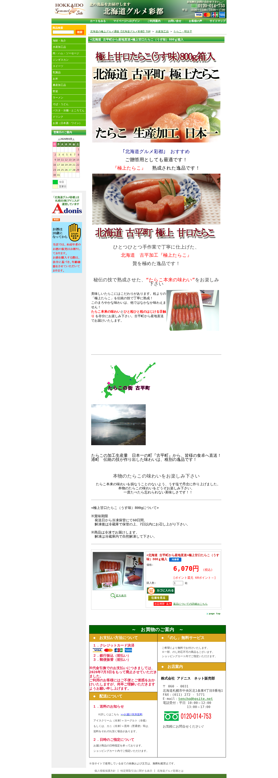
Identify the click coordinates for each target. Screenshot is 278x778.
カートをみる (98, 20)
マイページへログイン (126, 20)
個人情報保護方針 (105, 770)
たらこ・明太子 (183, 31)
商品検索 (58, 27)
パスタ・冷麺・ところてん (68, 110)
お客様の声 (195, 20)
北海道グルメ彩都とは (170, 770)
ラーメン (58, 97)
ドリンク (58, 116)
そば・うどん (61, 104)
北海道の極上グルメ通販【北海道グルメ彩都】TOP (120, 31)
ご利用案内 (154, 20)
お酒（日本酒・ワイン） (67, 123)
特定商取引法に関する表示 (136, 770)
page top (214, 613)
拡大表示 (121, 595)
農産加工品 (59, 85)
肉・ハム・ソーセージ (66, 53)
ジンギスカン (61, 59)
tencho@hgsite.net (195, 699)
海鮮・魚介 (59, 40)
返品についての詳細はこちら (190, 603)
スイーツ (58, 66)
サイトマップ (217, 20)
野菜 (55, 91)
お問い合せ (174, 20)
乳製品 (57, 72)
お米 (55, 78)
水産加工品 (59, 46)
